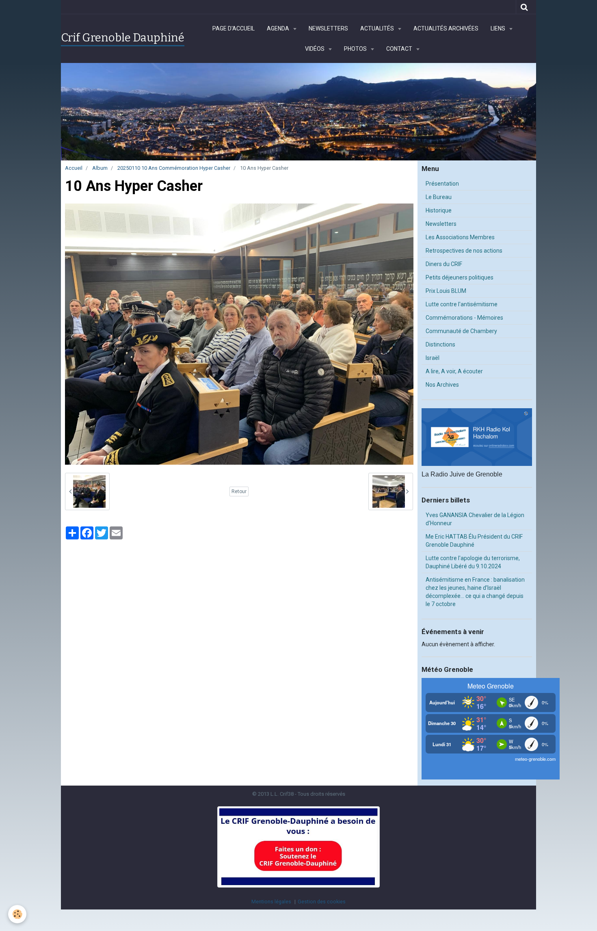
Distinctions (440, 344)
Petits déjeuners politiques (459, 277)
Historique (439, 210)
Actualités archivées (445, 28)
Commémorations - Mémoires (464, 317)
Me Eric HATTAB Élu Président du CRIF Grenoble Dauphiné (474, 540)
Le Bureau (439, 197)
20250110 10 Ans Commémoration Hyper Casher (173, 168)
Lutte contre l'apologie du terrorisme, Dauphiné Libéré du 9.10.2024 (473, 562)
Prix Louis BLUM (446, 291)
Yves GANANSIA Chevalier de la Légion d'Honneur (475, 519)
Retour (239, 491)
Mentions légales (271, 902)
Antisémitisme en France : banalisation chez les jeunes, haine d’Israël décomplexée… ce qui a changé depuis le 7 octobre (475, 591)
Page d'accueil (233, 28)
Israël (432, 358)
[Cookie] (17, 914)
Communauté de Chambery (461, 331)
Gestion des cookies (322, 902)
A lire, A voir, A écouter (454, 371)
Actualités (377, 28)
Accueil (73, 168)
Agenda (278, 28)
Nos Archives (442, 384)
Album (100, 168)
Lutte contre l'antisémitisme (462, 304)
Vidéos (315, 48)
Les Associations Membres (460, 237)
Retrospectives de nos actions (464, 250)
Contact (399, 48)
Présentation (442, 183)
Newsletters (328, 28)
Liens (498, 28)
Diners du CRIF (444, 264)
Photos (356, 48)
